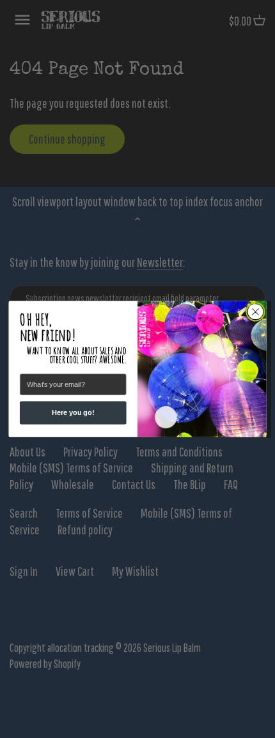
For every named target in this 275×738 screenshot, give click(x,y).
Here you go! (73, 412)
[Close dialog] (255, 311)
